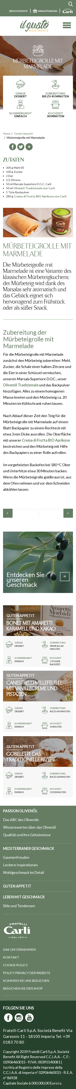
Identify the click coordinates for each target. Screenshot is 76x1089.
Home (7, 133)
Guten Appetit (23, 133)
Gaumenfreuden (16, 857)
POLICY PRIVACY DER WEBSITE (26, 973)
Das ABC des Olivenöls (21, 819)
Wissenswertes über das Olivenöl (29, 827)
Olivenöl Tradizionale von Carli (34, 188)
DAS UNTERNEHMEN (19, 949)
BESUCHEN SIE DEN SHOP (23, 988)
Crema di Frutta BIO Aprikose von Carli (40, 196)
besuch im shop (18, 11)
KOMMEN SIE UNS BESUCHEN (26, 980)
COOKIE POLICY (15, 965)
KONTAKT (11, 957)
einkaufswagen (47, 11)
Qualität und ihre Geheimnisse (27, 834)
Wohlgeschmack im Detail (23, 872)
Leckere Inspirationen (20, 865)
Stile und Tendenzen (19, 905)
